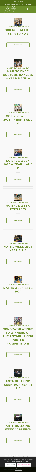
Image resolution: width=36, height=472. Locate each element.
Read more (18, 45)
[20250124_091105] (18, 63)
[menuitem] (15, 1)
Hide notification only (24, 464)
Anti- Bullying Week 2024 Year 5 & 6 (18, 385)
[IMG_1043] (18, 152)
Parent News (12, 27)
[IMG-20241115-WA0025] (18, 373)
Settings (18, 468)
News (15, 1)
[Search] (26, 9)
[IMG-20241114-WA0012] (18, 321)
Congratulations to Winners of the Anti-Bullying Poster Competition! (18, 336)
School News (24, 27)
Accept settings (11, 464)
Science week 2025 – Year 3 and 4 (18, 120)
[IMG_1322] (18, 417)
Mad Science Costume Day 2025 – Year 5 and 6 (18, 75)
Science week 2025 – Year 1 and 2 (18, 164)
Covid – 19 (20, 1)
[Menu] (30, 9)
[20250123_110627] (18, 22)
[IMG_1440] (18, 107)
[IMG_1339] (18, 238)
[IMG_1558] (18, 197)
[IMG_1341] (18, 279)
